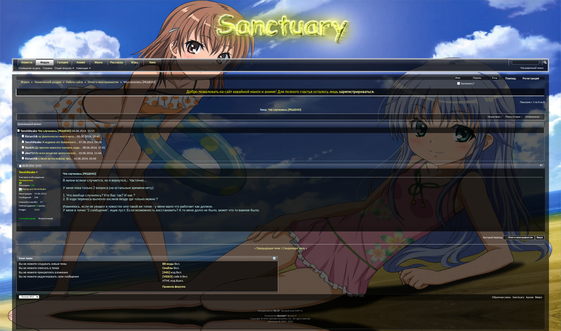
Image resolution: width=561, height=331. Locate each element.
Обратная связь (501, 297)
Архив (529, 297)
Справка (47, 68)
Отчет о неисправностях (103, 82)
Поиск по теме (513, 117)
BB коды (168, 264)
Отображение (532, 117)
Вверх (540, 238)
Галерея (62, 62)
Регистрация (531, 78)
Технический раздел (47, 82)
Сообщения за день (30, 68)
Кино (152, 62)
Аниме (80, 62)
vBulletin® (282, 316)
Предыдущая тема (268, 248)
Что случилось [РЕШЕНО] (284, 110)
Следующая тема (294, 248)
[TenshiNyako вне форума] (32, 189)
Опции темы (494, 117)
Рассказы (116, 62)
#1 (541, 165)
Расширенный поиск (532, 68)
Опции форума (63, 68)
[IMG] (166, 272)
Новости (26, 62)
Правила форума (173, 286)
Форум (44, 62)
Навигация (82, 68)
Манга (99, 62)
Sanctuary (518, 297)
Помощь (510, 78)
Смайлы (167, 268)
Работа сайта (74, 82)
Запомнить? (467, 83)
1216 (36, 210)
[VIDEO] (167, 276)
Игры (134, 62)
